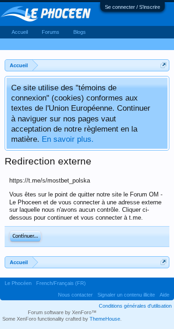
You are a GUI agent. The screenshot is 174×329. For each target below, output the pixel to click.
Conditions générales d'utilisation (135, 306)
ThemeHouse (105, 319)
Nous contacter (75, 294)
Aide (164, 294)
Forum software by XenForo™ (62, 312)
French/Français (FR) (61, 283)
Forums (50, 32)
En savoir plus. (68, 139)
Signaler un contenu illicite (126, 294)
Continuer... (25, 236)
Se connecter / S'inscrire (132, 7)
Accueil (20, 32)
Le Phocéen (18, 283)
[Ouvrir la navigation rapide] (164, 65)
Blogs (79, 32)
